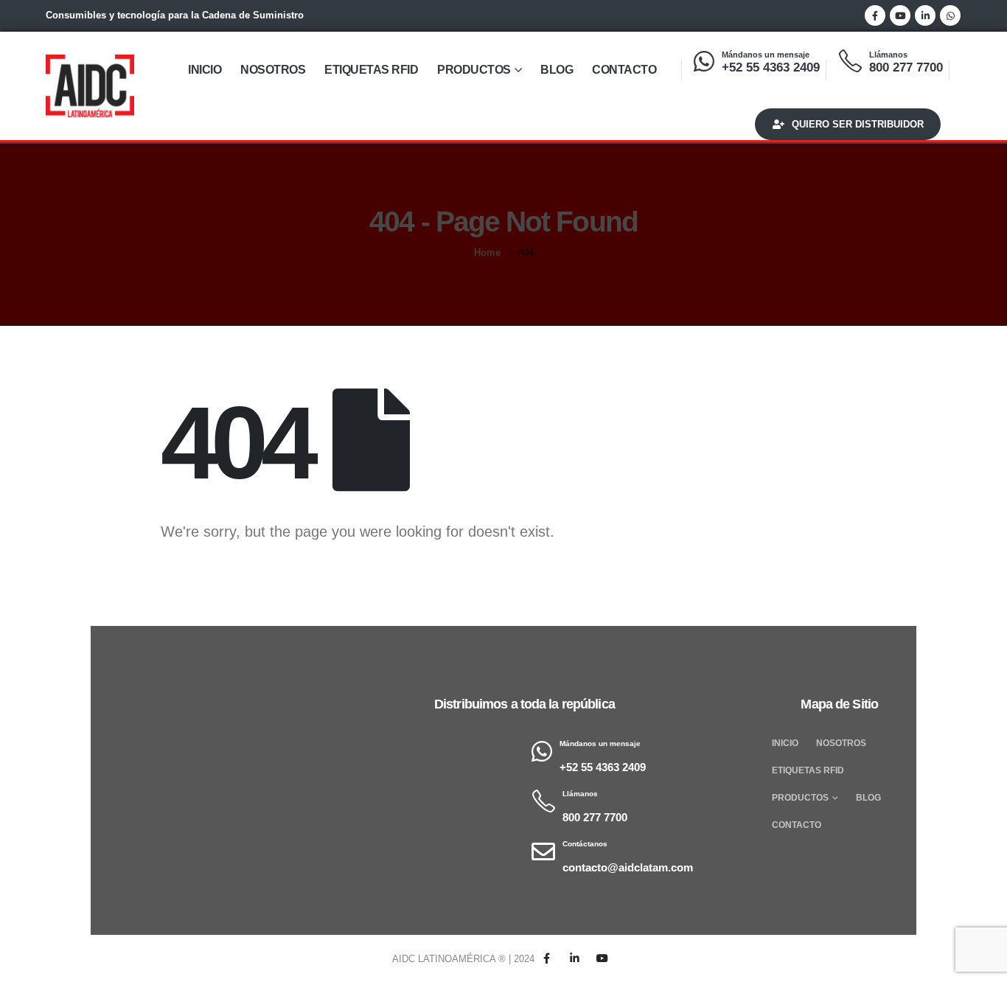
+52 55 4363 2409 (771, 67)
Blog (556, 69)
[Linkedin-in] (574, 959)
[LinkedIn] (925, 15)
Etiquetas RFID (371, 69)
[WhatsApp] (950, 15)
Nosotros (272, 69)
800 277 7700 (906, 67)
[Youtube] (900, 15)
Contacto (624, 69)
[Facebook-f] (546, 959)
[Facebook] (875, 15)
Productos (474, 69)
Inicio (204, 69)
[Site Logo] (90, 85)
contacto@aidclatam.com (627, 867)
